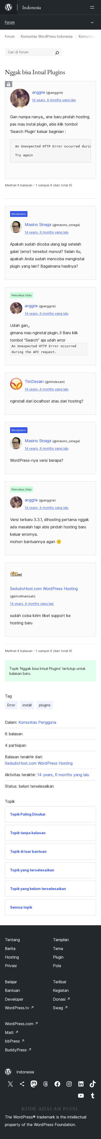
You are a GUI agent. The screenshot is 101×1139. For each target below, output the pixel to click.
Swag (60, 1007)
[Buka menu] (93, 7)
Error (11, 705)
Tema (58, 948)
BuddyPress (18, 1049)
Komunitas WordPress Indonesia (47, 36)
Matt (12, 1032)
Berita (10, 948)
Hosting (12, 957)
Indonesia (25, 1071)
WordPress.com (21, 1023)
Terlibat (59, 981)
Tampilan (61, 939)
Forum (10, 22)
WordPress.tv (19, 1007)
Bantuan (12, 990)
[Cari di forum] (57, 52)
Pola (57, 965)
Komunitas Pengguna (37, 722)
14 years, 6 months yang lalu (54, 100)
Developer (14, 999)
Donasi (61, 999)
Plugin (58, 957)
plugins (44, 705)
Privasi (11, 965)
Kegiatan (61, 990)
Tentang (12, 939)
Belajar (11, 981)
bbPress (15, 1041)
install (27, 705)
